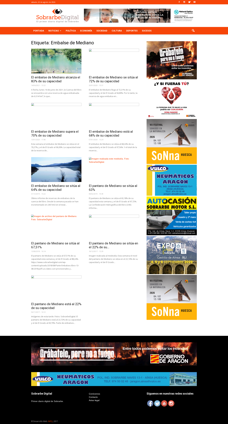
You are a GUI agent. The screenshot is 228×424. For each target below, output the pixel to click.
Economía (86, 30)
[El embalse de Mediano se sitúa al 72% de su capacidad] (114, 61)
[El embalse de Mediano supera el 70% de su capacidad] (56, 115)
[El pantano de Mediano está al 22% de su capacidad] (56, 287)
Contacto (93, 397)
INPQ (50, 421)
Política (71, 30)
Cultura (117, 30)
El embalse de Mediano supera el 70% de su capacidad (55, 133)
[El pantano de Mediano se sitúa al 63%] (114, 169)
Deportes (132, 30)
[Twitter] (189, 2)
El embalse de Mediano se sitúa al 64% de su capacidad (55, 188)
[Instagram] (184, 2)
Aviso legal (94, 400)
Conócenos (94, 394)
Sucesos (147, 30)
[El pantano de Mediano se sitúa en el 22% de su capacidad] (114, 227)
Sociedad (101, 30)
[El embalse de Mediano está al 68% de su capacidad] (114, 115)
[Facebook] (179, 2)
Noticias (53, 30)
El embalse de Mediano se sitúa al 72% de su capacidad (113, 79)
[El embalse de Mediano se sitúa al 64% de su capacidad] (56, 169)
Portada (38, 30)
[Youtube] (194, 2)
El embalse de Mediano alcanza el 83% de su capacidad (55, 79)
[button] (193, 30)
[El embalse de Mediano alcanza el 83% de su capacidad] (56, 61)
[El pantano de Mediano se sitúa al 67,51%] (56, 227)
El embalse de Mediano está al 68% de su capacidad (111, 133)
